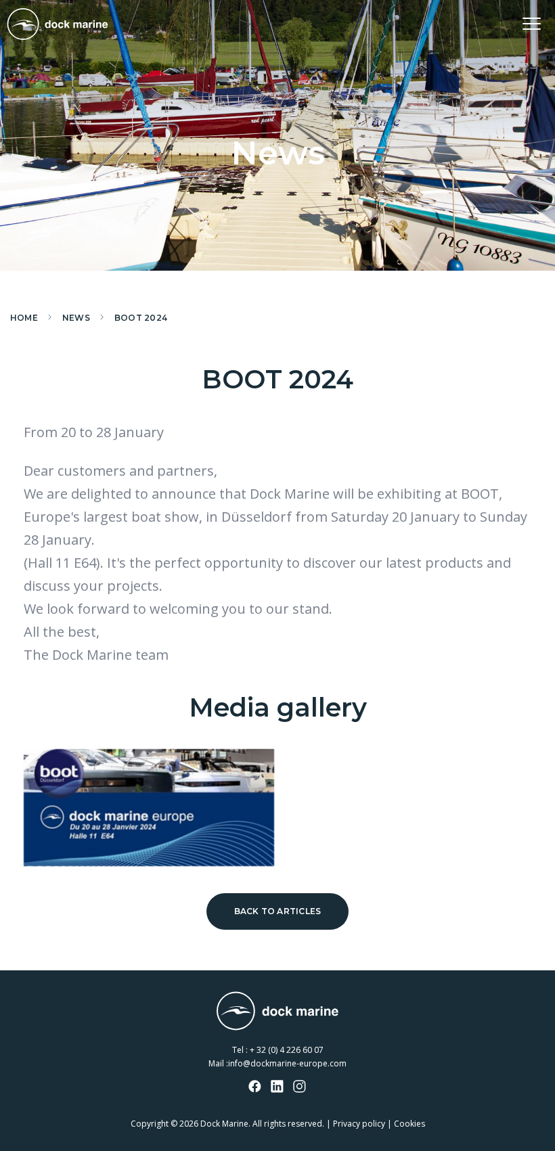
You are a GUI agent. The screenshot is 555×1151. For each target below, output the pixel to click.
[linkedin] (277, 1087)
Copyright (150, 1123)
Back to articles (277, 911)
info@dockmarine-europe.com (287, 1063)
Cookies (409, 1123)
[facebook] (255, 1087)
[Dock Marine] (57, 24)
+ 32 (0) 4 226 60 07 (287, 1050)
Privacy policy (359, 1123)
